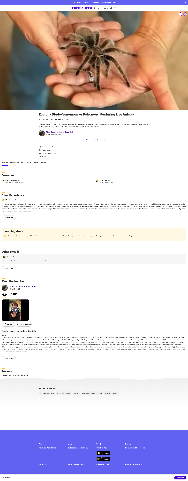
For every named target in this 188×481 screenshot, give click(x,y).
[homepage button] (82, 8)
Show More (9, 218)
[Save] (185, 14)
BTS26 (97, 2)
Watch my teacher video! (95, 140)
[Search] (111, 8)
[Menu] (115, 8)
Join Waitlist (180, 478)
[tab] (5, 162)
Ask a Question (25, 324)
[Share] (180, 14)
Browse (96, 8)
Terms (110, 2)
